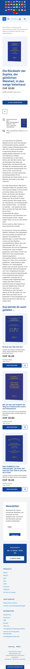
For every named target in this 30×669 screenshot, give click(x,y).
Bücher (8, 27)
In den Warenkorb (15, 102)
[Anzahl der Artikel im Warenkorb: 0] (25, 19)
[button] (25, 365)
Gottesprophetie (11, 29)
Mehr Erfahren (12, 365)
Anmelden (14, 535)
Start (3, 27)
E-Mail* (10, 527)
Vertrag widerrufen (15, 667)
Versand (18, 92)
